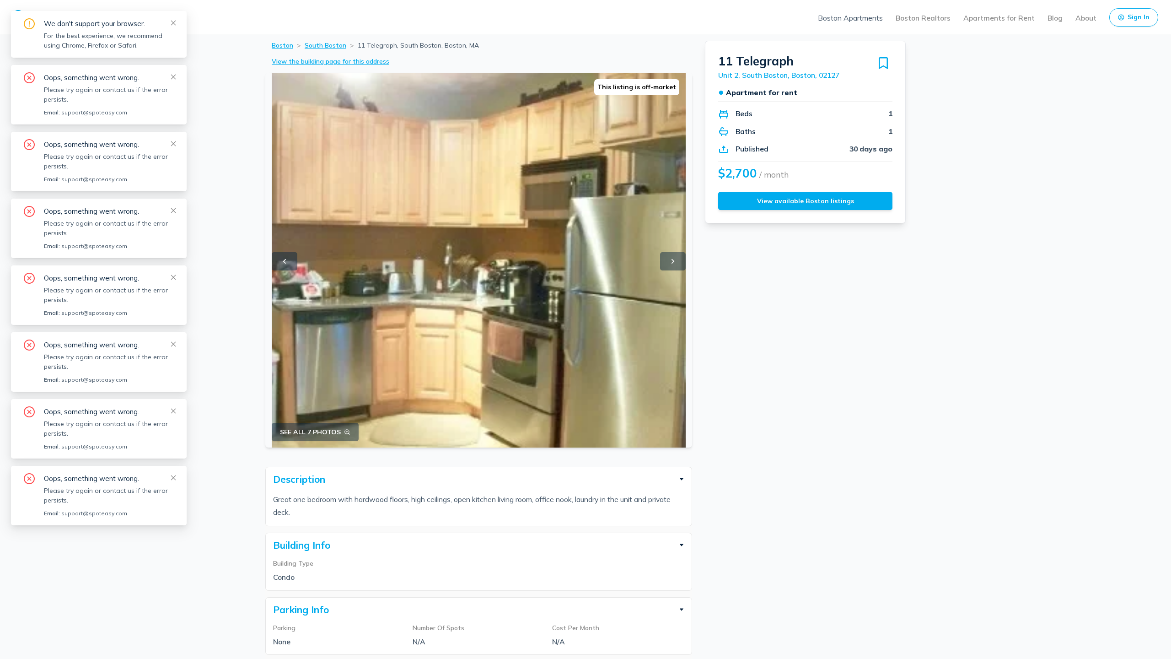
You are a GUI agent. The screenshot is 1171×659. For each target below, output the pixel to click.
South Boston (325, 45)
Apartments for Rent (999, 17)
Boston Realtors (923, 17)
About (1085, 17)
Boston (282, 45)
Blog (1055, 17)
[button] (479, 479)
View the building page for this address (330, 61)
